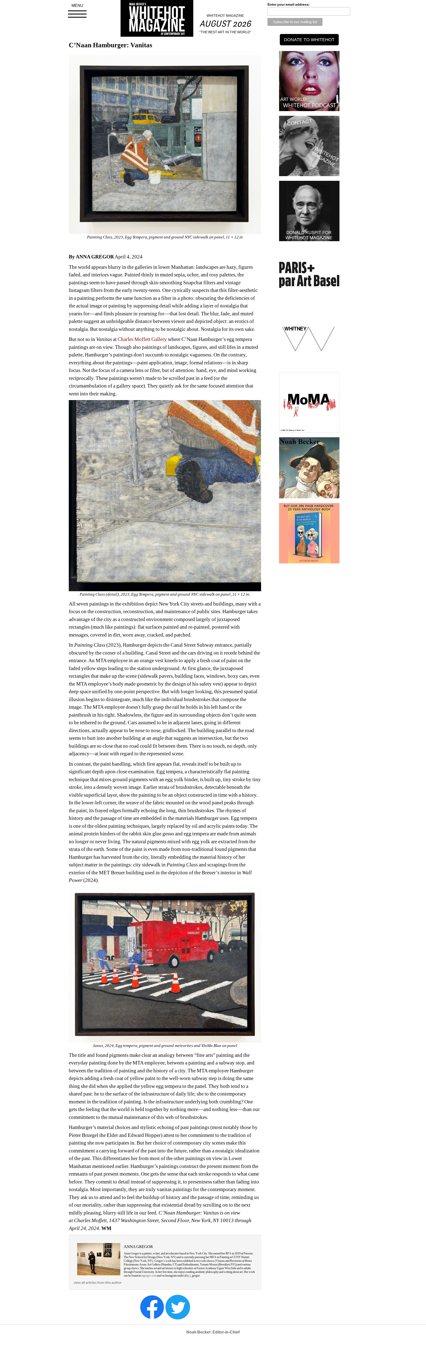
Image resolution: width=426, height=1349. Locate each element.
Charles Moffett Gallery (142, 339)
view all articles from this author (98, 1282)
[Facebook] (152, 1307)
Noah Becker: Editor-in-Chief (213, 1332)
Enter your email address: (288, 4)
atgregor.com (149, 1275)
